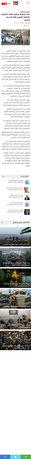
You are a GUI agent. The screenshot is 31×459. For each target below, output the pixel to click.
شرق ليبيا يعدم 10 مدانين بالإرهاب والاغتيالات (16, 306)
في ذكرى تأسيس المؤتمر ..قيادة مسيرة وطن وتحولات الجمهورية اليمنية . (16, 197)
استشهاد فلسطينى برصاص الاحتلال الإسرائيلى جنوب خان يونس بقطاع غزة (16, 347)
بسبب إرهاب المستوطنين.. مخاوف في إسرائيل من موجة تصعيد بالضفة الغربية (16, 264)
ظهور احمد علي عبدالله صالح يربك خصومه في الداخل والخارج (15, 210)
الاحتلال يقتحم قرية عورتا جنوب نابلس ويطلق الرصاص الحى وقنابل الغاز (16, 285)
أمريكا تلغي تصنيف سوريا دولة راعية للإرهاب (16, 244)
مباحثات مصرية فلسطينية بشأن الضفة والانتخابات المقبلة (18, 326)
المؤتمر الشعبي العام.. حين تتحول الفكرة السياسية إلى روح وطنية (15, 204)
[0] (5, 457)
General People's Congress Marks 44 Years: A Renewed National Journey (15, 182)
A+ (25, 25)
